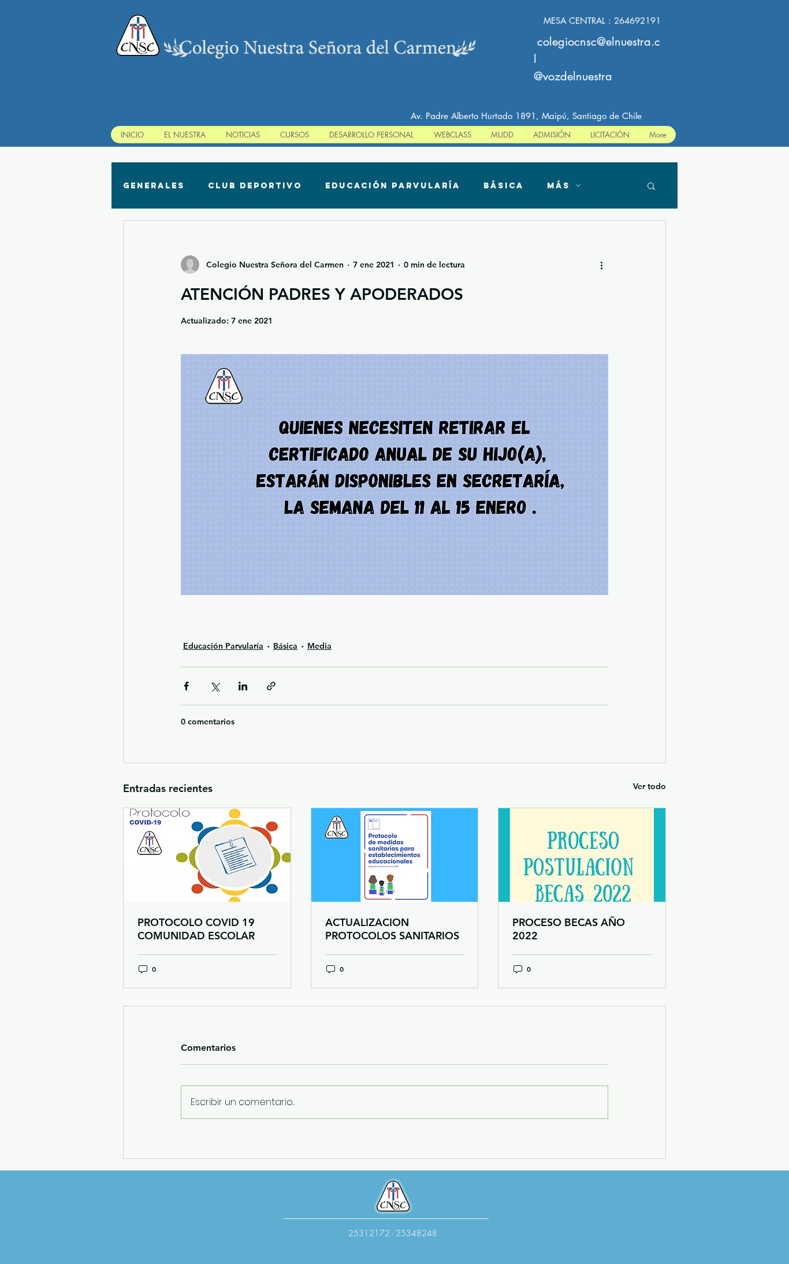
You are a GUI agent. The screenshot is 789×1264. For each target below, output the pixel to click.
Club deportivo (255, 185)
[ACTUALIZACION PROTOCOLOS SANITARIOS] (394, 855)
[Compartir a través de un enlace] (271, 686)
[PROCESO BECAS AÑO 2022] (581, 855)
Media (319, 646)
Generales (154, 185)
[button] (651, 185)
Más (558, 185)
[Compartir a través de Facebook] (186, 686)
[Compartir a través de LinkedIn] (242, 686)
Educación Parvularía (392, 185)
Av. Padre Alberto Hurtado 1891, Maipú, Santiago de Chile (526, 115)
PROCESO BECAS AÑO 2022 (568, 929)
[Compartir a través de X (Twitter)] (214, 686)
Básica (503, 185)
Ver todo (649, 786)
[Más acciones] (601, 265)
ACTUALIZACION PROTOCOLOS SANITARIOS (392, 929)
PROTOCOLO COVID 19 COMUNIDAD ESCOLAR (196, 929)
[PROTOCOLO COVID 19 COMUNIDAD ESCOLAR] (207, 855)
